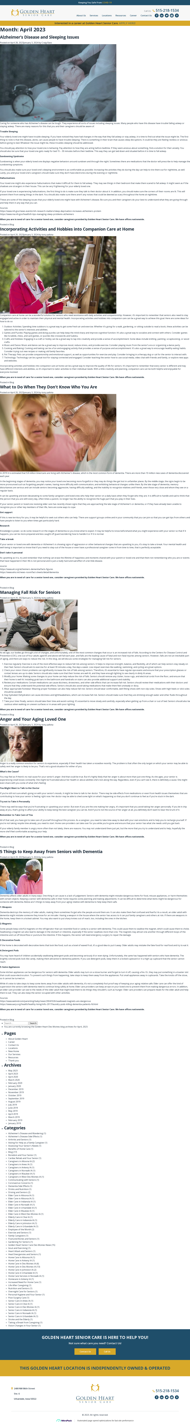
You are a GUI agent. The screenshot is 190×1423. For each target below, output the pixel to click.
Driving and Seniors (17, 1192)
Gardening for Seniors (19, 1241)
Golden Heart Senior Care (101, 219)
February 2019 (15, 1120)
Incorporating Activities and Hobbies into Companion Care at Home (67, 229)
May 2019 (13, 1110)
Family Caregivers (16, 1235)
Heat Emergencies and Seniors (23, 1254)
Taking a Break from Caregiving (23, 1322)
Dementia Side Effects (18, 1186)
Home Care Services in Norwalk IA (24, 1276)
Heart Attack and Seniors (20, 1251)
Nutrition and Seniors (18, 1288)
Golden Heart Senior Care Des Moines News (29, 1245)
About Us (81, 15)
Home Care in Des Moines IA (22, 1263)
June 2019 (13, 1107)
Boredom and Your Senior (20, 1155)
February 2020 (15, 1083)
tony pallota (47, 234)
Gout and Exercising (18, 1248)
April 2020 (13, 1076)
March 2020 (14, 1079)
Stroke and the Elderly (19, 1319)
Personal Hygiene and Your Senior (25, 1294)
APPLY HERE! (127, 23)
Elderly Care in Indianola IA (21, 1220)
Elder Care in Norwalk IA (20, 1204)
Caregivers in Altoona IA (20, 1161)
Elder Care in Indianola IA (20, 1201)
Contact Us (146, 15)
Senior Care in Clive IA (18, 1303)
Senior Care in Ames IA (19, 1300)
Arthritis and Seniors (18, 1139)
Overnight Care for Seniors (21, 1291)
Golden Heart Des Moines (47, 1026)
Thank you (13, 1060)
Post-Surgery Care (17, 1297)
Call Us (107, 1351)
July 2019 (12, 1104)
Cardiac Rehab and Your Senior (23, 1158)
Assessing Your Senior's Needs (23, 1145)
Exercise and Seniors (18, 1232)
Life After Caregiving (18, 1285)
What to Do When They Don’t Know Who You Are (48, 387)
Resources (121, 15)
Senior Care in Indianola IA (21, 1310)
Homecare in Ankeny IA (19, 1279)
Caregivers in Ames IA (18, 1164)
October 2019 (14, 1095)
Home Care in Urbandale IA (21, 1272)
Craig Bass (47, 42)
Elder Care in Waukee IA (19, 1210)
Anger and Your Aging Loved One (33, 719)
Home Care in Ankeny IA (20, 1260)
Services (94, 15)
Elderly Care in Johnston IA (21, 1223)
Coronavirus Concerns (19, 1183)
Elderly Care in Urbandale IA (21, 1226)
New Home (13, 1051)
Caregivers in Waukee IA (20, 1173)
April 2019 (13, 1114)
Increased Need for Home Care (23, 1282)
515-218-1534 (167, 10)
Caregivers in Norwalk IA (20, 1170)
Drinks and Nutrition (18, 1189)
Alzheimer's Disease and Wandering (25, 1133)
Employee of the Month (19, 1229)
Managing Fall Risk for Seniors (30, 592)
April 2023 (13, 1073)
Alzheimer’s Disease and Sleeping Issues (39, 37)
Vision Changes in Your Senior (23, 1325)
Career (133, 15)
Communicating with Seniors (22, 1179)
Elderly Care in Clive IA (19, 1217)
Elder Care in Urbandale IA (21, 1207)
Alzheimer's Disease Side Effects (23, 1136)
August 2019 (14, 1101)
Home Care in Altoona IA (20, 1257)
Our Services (14, 1054)
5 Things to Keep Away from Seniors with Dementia (51, 851)
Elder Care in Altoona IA (19, 1195)
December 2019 (15, 1089)
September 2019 (16, 1098)
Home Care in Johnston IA (20, 1269)
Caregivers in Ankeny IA (19, 1167)
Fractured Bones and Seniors (22, 1238)
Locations (107, 15)
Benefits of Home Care (19, 1148)
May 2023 (13, 1070)
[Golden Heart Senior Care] (95, 1393)
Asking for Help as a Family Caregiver (26, 1142)
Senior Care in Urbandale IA (21, 1316)
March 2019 (14, 1117)
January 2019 (14, 1123)
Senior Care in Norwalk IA (20, 1313)
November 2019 (16, 1092)
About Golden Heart (18, 1038)
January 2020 (14, 1086)
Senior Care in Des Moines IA (22, 1307)
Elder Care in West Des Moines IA (24, 1214)
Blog (12, 224)
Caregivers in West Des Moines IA (24, 1176)
